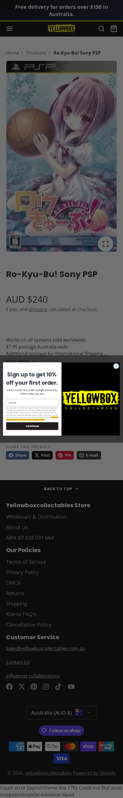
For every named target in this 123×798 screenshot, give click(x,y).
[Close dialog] (116, 366)
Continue (32, 426)
